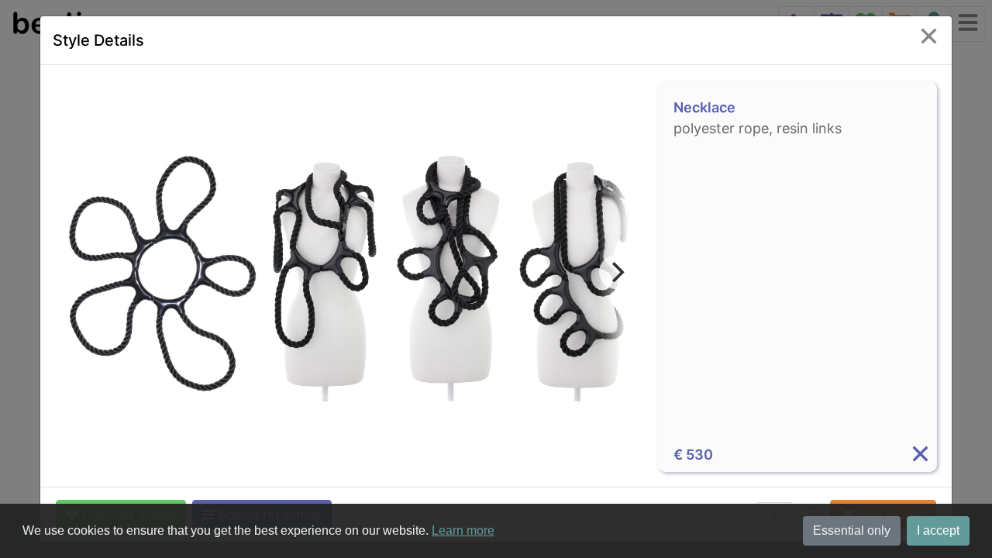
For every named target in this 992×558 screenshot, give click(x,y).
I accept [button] (938, 530)
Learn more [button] (463, 530)
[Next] (616, 272)
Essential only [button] (851, 530)
